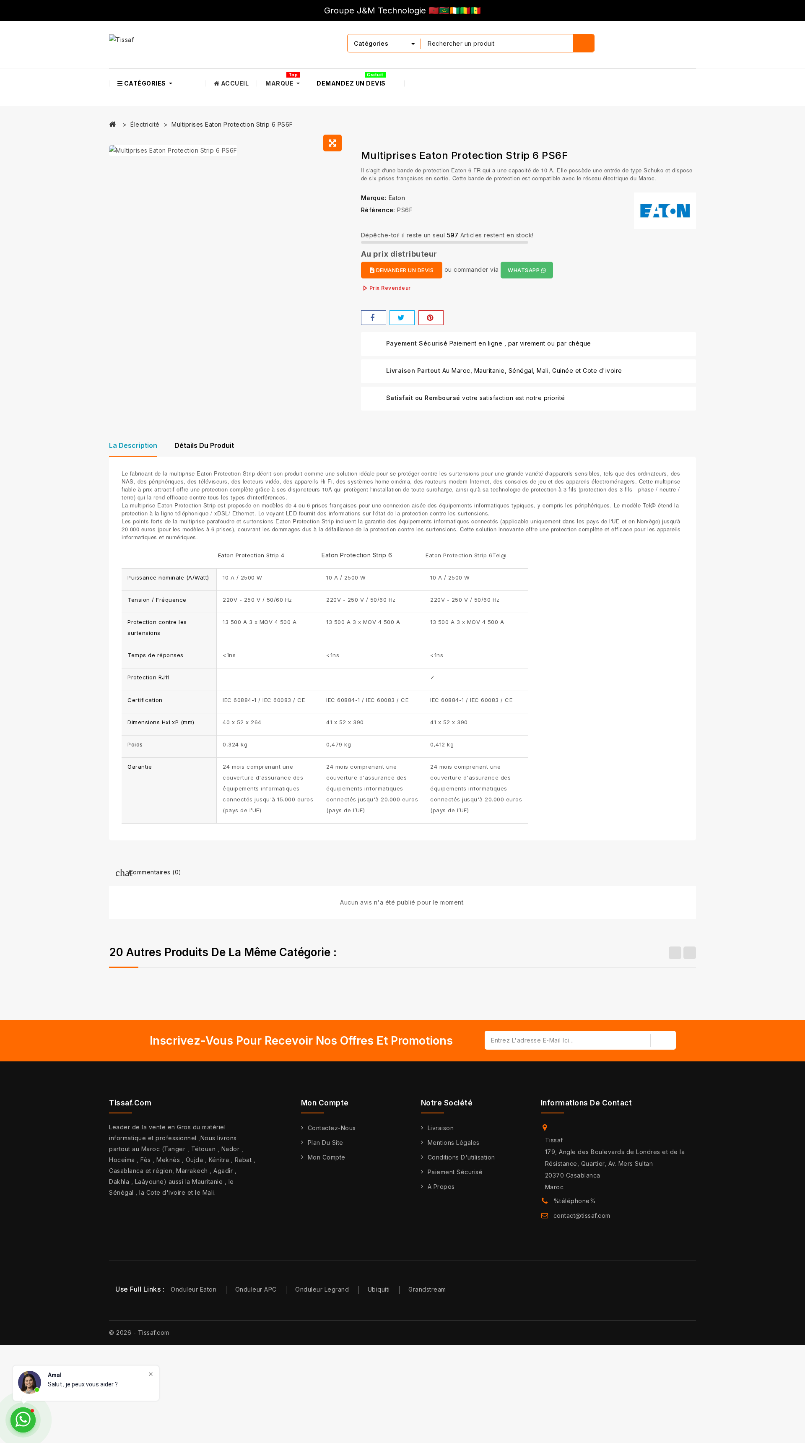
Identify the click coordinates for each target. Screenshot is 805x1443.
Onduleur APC (256, 1289)
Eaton (397, 197)
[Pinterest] (431, 318)
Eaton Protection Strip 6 (357, 555)
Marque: (374, 197)
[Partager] (373, 318)
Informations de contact (586, 1103)
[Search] (583, 43)
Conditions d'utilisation (461, 1157)
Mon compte (326, 1157)
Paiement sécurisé (455, 1171)
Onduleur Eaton (193, 1289)
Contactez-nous (332, 1127)
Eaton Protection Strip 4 (251, 555)
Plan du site (325, 1142)
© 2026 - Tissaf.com (139, 1332)
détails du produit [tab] (204, 445)
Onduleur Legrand (322, 1289)
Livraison (441, 1127)
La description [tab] (133, 445)
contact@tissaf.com (581, 1215)
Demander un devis (404, 270)
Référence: (378, 209)
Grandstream (427, 1289)
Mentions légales (454, 1142)
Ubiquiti (379, 1289)
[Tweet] (402, 318)
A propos (441, 1186)
